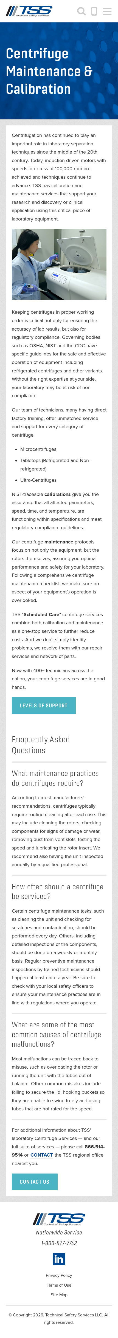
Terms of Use (59, 1285)
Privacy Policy (59, 1275)
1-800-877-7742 (94, 11)
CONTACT (41, 1155)
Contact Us (34, 1181)
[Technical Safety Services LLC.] (29, 11)
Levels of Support (44, 705)
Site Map (59, 1295)
